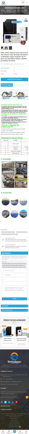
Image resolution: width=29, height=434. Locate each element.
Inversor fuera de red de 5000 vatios (10, 234)
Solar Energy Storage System (15, 425)
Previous (1, 335)
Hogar (3, 10)
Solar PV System (14, 420)
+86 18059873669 (9, 379)
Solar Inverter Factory (14, 422)
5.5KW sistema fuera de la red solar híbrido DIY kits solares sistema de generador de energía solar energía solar (7, 339)
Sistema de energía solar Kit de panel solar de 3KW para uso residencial (21, 339)
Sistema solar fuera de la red (20, 10)
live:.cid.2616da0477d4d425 (12, 384)
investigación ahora (13, 79)
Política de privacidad (14, 417)
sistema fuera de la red (22, 232)
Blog (19, 415)
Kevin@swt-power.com (16, 381)
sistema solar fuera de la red (8, 232)
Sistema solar (9, 10)
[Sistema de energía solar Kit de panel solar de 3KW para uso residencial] (21, 331)
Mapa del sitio (14, 415)
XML (22, 415)
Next (28, 335)
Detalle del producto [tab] (6, 85)
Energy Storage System (14, 423)
